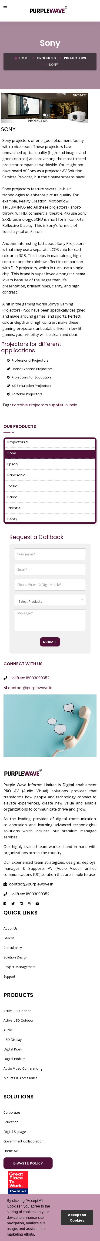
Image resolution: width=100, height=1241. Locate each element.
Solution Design (15, 957)
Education (10, 1122)
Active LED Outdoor (18, 1020)
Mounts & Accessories (20, 1078)
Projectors (74, 58)
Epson (12, 464)
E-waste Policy (28, 1163)
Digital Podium (14, 1059)
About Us (10, 928)
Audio (7, 1030)
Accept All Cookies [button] (77, 1217)
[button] (36, 1235)
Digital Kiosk (12, 1049)
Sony (11, 453)
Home (24, 58)
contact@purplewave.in (29, 687)
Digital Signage (14, 1131)
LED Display (12, 1039)
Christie (14, 508)
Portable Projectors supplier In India (44, 405)
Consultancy (12, 947)
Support (9, 976)
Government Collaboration (23, 1141)
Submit (50, 641)
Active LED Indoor (17, 1011)
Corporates (11, 1112)
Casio (12, 486)
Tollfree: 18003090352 (29, 678)
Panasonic (16, 475)
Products (46, 58)
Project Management (19, 967)
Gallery (8, 938)
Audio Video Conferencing (22, 1068)
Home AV (10, 1151)
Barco (12, 497)
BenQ (12, 519)
